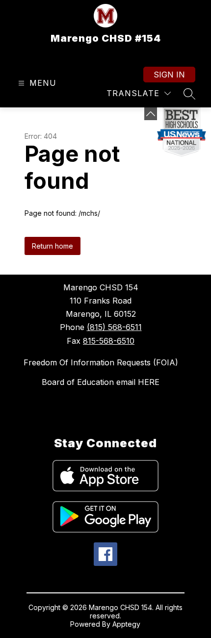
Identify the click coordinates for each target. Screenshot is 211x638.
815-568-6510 (108, 341)
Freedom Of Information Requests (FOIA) (101, 362)
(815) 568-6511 (114, 327)
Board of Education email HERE (100, 382)
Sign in (169, 74)
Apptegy (126, 624)
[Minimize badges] (150, 113)
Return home (52, 246)
